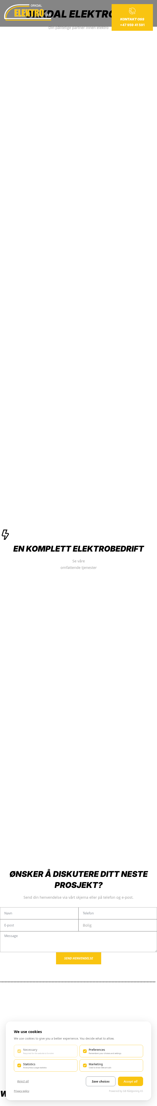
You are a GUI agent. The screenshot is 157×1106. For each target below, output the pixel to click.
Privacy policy (21, 1091)
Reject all (23, 1081)
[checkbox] (45, 1051)
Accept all (130, 1081)
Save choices (101, 1081)
